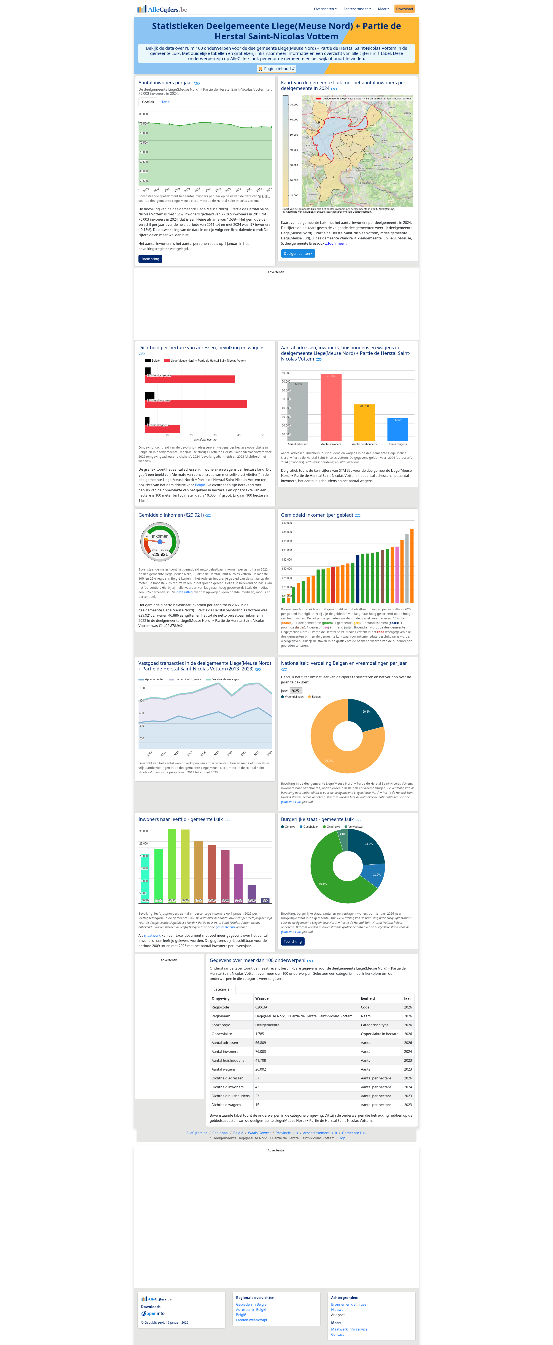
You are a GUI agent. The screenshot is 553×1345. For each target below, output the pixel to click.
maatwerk (152, 935)
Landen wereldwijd (251, 1320)
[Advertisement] (276, 308)
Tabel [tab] (166, 101)
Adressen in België (251, 1309)
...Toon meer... (336, 243)
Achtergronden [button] (356, 8)
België (200, 485)
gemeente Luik (291, 802)
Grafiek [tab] (148, 101)
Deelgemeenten (297, 253)
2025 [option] (295, 690)
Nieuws (337, 1309)
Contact (337, 1334)
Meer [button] (382, 8)
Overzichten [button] (324, 8)
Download (404, 8)
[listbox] (296, 690)
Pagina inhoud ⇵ (279, 68)
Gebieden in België (251, 1304)
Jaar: (284, 690)
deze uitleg (184, 592)
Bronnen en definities (348, 1304)
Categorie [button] (221, 989)
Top (342, 1138)
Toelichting (150, 258)
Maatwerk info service (349, 1329)
